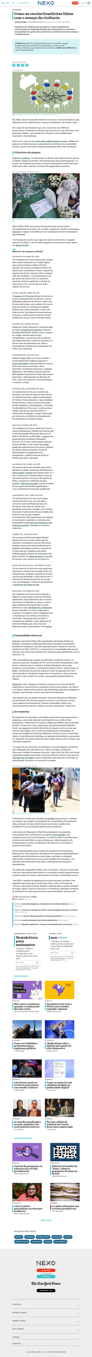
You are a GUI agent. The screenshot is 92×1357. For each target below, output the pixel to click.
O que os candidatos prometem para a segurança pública (25, 1046)
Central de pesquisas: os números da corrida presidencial (45, 904)
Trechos (17, 924)
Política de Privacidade (22, 968)
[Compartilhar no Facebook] (13, 65)
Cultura (67, 1237)
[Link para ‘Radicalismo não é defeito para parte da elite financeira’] (59, 1029)
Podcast (16, 1001)
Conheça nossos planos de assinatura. (39, 48)
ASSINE (75, 3)
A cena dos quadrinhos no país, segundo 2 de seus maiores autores (27, 1124)
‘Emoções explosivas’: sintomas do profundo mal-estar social (46, 924)
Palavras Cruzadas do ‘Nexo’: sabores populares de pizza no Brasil (50, 910)
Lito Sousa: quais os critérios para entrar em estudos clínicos (26, 1085)
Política (18, 1237)
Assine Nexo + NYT (46, 1290)
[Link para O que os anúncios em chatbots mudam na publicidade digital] (59, 1068)
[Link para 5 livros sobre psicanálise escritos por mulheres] (27, 1192)
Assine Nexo (46, 1270)
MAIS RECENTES (23, 3)
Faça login (46, 1276)
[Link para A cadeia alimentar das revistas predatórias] (65, 1192)
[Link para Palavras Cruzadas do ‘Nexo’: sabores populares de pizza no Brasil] (65, 1152)
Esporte (47, 1241)
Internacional (43, 1237)
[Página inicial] (46, 3)
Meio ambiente (60, 1241)
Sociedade (56, 1237)
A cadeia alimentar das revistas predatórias (39, 920)
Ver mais (46, 1220)
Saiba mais (27, 899)
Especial (17, 904)
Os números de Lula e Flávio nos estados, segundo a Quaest (59, 1006)
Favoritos (18, 916)
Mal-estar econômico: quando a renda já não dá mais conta (27, 1006)
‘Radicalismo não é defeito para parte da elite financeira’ (59, 1046)
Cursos (15, 1337)
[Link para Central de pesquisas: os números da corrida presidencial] (27, 1152)
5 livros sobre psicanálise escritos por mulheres (42, 916)
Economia (29, 1237)
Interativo (18, 910)
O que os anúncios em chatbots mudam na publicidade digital (59, 1085)
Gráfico (48, 1001)
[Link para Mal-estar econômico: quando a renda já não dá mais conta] (27, 990)
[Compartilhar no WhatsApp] (26, 65)
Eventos (16, 1344)
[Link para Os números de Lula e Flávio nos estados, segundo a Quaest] (59, 990)
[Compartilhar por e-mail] (22, 65)
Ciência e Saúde (21, 1241)
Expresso (16, 1040)
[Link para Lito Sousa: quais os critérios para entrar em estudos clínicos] (27, 1068)
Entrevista (49, 1040)
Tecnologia (36, 1241)
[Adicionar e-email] (37, 962)
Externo (17, 920)
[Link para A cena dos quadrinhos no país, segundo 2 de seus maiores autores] (27, 1108)
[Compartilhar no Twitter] (18, 65)
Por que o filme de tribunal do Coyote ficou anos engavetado (60, 1124)
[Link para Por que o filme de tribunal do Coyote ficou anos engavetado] (59, 1108)
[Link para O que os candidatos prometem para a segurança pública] (27, 1029)
